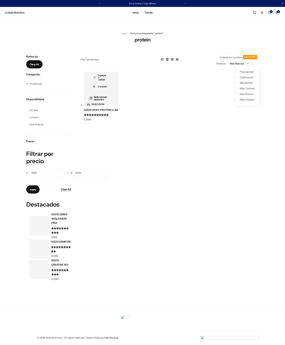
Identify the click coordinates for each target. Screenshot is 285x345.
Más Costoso (247, 88)
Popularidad (247, 71)
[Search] (254, 12)
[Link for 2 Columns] (167, 59)
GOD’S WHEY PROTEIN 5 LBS (101, 109)
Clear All (34, 64)
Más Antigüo (247, 99)
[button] (269, 12)
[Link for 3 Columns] (172, 59)
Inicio (136, 12)
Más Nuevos (247, 94)
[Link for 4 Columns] (177, 59)
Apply (33, 189)
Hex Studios (111, 337)
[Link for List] (162, 59)
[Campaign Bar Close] (282, 3)
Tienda (148, 12)
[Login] (262, 12)
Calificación (246, 77)
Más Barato (246, 82)
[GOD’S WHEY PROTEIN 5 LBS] (101, 89)
